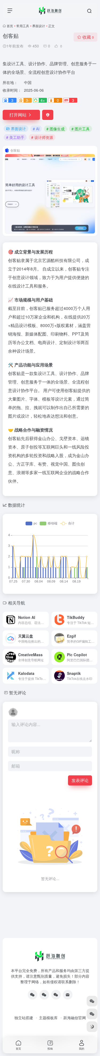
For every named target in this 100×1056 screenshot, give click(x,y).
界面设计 (38, 25)
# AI (36, 128)
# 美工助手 (15, 137)
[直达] (46, 619)
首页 (10, 25)
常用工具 (22, 25)
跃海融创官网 (74, 1017)
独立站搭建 (23, 1017)
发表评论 (80, 780)
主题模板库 (48, 1017)
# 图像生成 (55, 128)
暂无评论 (17, 693)
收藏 (88, 37)
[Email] (68, 994)
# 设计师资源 (42, 137)
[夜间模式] (92, 1026)
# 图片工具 (80, 128)
